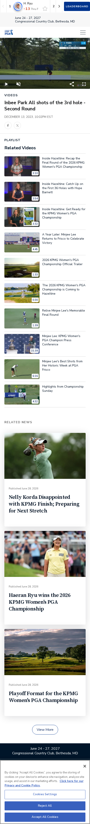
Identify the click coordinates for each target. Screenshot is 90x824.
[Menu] (51, 32)
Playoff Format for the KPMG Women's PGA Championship (43, 697)
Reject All (45, 806)
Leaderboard (77, 6)
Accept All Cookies (45, 817)
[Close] (85, 766)
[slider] (45, 77)
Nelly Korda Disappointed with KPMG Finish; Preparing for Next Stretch (44, 504)
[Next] (59, 6)
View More (45, 729)
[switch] (45, 8)
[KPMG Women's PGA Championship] (8, 32)
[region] (45, 792)
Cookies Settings (45, 794)
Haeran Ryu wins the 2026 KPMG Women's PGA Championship (39, 602)
